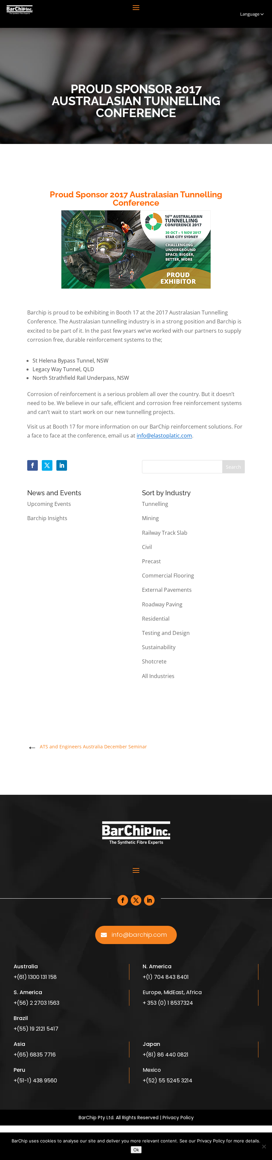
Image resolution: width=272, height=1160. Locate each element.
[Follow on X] (136, 900)
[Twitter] (47, 465)
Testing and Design (166, 633)
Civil (147, 547)
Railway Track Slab (164, 532)
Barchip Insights (47, 518)
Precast (151, 561)
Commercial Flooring (168, 575)
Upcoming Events (49, 504)
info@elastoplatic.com (164, 435)
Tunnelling (155, 504)
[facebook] (32, 465)
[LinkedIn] (61, 465)
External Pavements (167, 589)
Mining (150, 518)
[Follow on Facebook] (122, 900)
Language (249, 14)
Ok (136, 1149)
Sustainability (158, 647)
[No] (263, 1146)
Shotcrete (154, 661)
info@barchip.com (139, 934)
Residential (156, 618)
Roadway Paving (162, 604)
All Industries (158, 676)
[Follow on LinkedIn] (149, 900)
